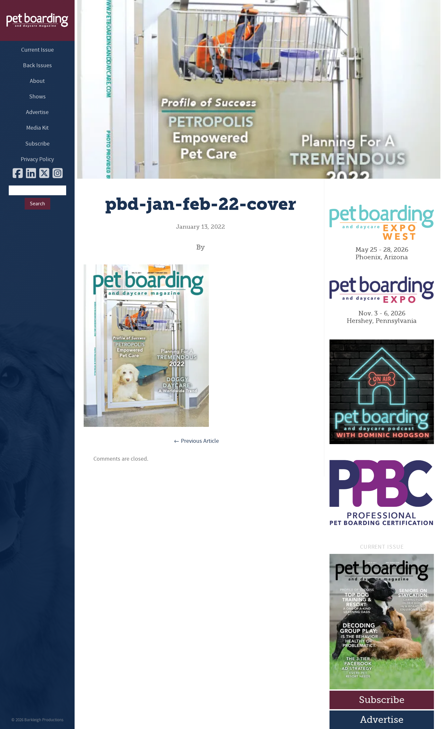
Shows (37, 96)
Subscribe (37, 143)
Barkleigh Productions (43, 720)
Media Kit (37, 128)
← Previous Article (196, 441)
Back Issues (37, 65)
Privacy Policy (37, 159)
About (37, 81)
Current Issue (37, 50)
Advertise (37, 112)
